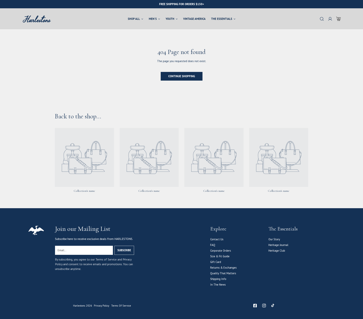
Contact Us (216, 239)
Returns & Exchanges (223, 267)
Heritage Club (276, 250)
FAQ (212, 245)
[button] (338, 19)
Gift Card (215, 262)
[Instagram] (264, 305)
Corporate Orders (220, 250)
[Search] (322, 19)
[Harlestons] (37, 19)
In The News (218, 284)
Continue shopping (181, 76)
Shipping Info (218, 279)
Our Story (274, 239)
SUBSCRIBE (124, 250)
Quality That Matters (223, 273)
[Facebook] (255, 305)
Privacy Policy (101, 305)
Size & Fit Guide (220, 256)
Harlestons (79, 305)
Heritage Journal (278, 245)
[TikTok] (273, 305)
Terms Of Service (121, 305)
